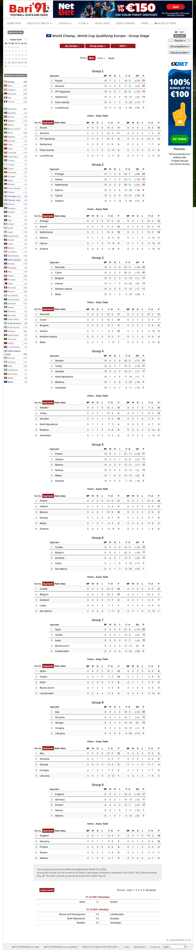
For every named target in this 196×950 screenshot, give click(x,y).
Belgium (17, 120)
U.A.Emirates (17, 346)
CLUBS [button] (82, 23)
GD (137, 75)
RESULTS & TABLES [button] (38, 23)
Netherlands (17, 255)
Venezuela (17, 373)
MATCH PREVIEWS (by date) (25, 946)
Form (100, 58)
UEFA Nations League (15, 352)
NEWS (144, 23)
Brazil (17, 132)
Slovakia (17, 311)
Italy (17, 97)
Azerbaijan (60, 387)
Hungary (17, 208)
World (17, 381)
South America (17, 323)
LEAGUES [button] (64, 23)
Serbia (17, 307)
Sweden (17, 331)
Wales (17, 377)
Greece (17, 204)
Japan (17, 231)
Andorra (59, 200)
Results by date (179, 52)
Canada (17, 140)
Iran (17, 215)
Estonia (17, 184)
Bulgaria (17, 136)
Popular (179, 40)
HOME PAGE (14, 23)
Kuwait (17, 239)
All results (151, 890)
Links (126, 946)
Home (57, 122)
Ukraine (17, 357)
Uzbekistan (17, 369)
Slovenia (17, 315)
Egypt (17, 180)
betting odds (179, 157)
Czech (17, 168)
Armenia (59, 480)
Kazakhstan (17, 235)
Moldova (59, 382)
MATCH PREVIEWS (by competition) (61, 946)
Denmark (17, 172)
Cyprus (17, 164)
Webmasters (140, 946)
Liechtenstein (62, 651)
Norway (17, 263)
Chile (17, 144)
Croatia (17, 160)
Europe (17, 81)
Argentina (17, 108)
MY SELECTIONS (166, 23)
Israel (17, 227)
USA (17, 365)
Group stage (97, 46)
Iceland (17, 211)
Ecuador (17, 176)
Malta (58, 294)
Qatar (17, 283)
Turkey (17, 343)
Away (63, 122)
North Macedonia (64, 376)
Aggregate (48, 122)
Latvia (17, 243)
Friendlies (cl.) (17, 196)
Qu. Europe (71, 46)
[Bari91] (28, 8)
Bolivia (17, 124)
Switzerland (17, 335)
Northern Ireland (63, 288)
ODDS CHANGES (125, 23)
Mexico (17, 247)
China (17, 148)
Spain (17, 85)
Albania (59, 815)
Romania (17, 287)
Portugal (17, 279)
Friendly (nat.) (17, 200)
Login (181, 31)
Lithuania (60, 733)
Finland (17, 192)
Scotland (17, 303)
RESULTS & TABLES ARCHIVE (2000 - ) (101, 946)
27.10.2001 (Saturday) (98, 897)
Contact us (155, 946)
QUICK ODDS (102, 23)
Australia (17, 112)
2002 (122, 46)
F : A (128, 75)
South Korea (17, 327)
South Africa (17, 319)
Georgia (59, 722)
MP (105, 75)
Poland (17, 275)
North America (17, 259)
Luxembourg (61, 107)
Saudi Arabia (17, 299)
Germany (17, 93)
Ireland (17, 223)
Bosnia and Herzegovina (72, 914)
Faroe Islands (17, 188)
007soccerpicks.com (179, 154)
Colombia (17, 152)
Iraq (17, 219)
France (17, 101)
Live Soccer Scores (180, 163)
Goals (111, 58)
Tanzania (17, 339)
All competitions (178, 46)
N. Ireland (17, 251)
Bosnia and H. (17, 128)
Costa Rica (17, 156)
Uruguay (17, 361)
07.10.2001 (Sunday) (98, 909)
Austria (17, 116)
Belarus (59, 464)
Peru (17, 271)
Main (91, 58)
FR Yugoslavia (62, 91)
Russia (17, 291)
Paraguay (17, 267)
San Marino (17, 295)
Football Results (179, 160)
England (17, 89)
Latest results (47, 890)
